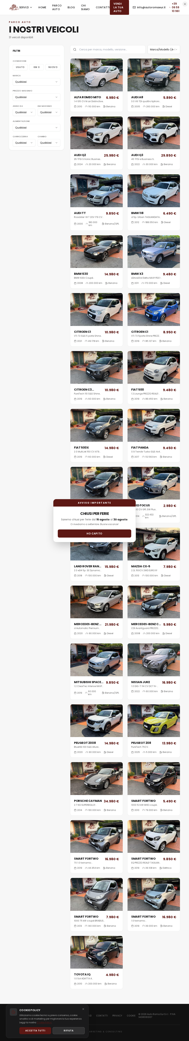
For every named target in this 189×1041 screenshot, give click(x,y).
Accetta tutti (35, 1030)
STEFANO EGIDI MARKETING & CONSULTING (94, 1031)
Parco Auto (57, 7)
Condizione (20, 60)
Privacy (117, 1015)
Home (42, 7)
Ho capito (94, 533)
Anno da (18, 106)
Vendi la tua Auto (118, 7)
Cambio (42, 136)
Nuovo (53, 67)
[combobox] (36, 82)
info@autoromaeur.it (151, 7)
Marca (17, 75)
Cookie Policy (44, 1022)
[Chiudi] (83, 1009)
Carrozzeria (20, 136)
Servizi (24, 7)
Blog (71, 7)
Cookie (131, 1015)
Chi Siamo (85, 7)
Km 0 (36, 67)
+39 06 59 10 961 (175, 7)
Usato (20, 67)
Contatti (103, 7)
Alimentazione (21, 121)
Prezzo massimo (22, 90)
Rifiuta (68, 1030)
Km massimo (45, 106)
